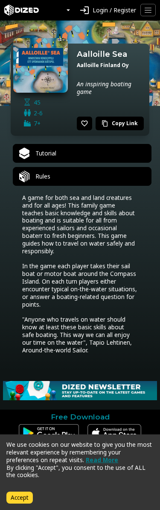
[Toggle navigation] (148, 10)
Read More (102, 460)
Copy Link (120, 123)
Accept (20, 497)
